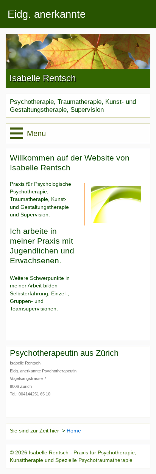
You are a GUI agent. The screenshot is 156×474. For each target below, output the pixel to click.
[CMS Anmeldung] (12, 326)
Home (74, 431)
